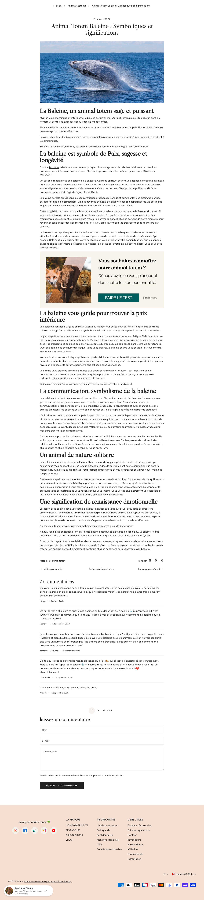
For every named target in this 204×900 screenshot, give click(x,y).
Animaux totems (77, 5)
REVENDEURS (73, 830)
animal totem (58, 560)
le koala (129, 361)
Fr (165, 874)
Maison (57, 5)
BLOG (69, 839)
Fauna (20, 881)
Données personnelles (109, 849)
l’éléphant (112, 219)
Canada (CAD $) (185, 874)
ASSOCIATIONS (74, 835)
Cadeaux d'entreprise (139, 825)
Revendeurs (134, 839)
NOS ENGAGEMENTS (77, 825)
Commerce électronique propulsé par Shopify (48, 881)
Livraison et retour (107, 825)
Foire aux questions (138, 830)
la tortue (54, 167)
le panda (142, 361)
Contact (132, 835)
